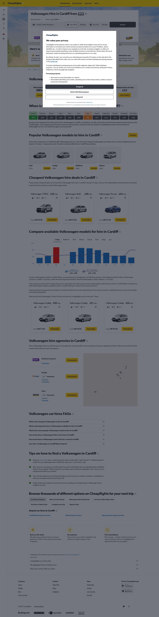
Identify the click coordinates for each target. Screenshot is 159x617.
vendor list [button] (54, 61)
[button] (79, 87)
